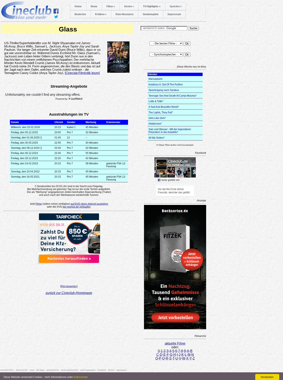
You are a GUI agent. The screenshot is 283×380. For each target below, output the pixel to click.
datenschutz (22, 370)
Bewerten (80, 14)
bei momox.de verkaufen (77, 206)
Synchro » (176, 6)
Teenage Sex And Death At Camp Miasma (172, 95)
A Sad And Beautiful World (163, 106)
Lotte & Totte (155, 101)
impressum (121, 370)
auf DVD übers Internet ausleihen (89, 203)
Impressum (174, 14)
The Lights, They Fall (160, 112)
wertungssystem (88, 370)
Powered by (62, 99)
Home (78, 6)
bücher (111, 370)
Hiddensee (155, 123)
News (94, 6)
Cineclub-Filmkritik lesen (82, 73)
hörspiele (101, 370)
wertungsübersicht (69, 370)
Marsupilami (155, 78)
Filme (39, 203)
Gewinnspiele (150, 14)
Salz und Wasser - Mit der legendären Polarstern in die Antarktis (170, 131)
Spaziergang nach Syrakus (164, 90)
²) (41, 137)
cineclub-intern (7, 370)
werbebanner (52, 370)
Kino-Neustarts (125, 14)
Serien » (129, 6)
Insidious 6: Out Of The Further (166, 84)
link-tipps (40, 370)
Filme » (110, 6)
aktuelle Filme (175, 343)
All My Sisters (156, 137)
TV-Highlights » (152, 6)
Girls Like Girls (157, 118)
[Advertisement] (69, 273)
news (31, 370)
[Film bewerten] (68, 286)
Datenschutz (81, 377)
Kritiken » (100, 14)
